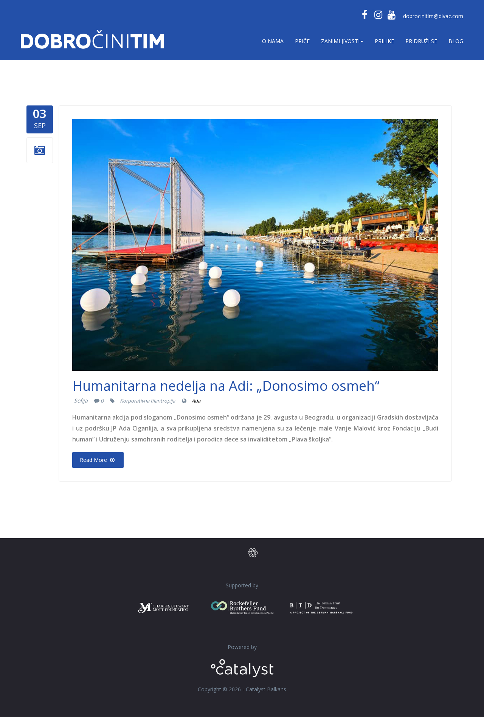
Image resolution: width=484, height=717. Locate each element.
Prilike (384, 41)
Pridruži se (421, 41)
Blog (455, 41)
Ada (196, 400)
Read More (94, 459)
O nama (273, 41)
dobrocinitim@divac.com (433, 16)
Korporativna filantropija (147, 400)
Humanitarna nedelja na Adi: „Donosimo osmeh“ (226, 385)
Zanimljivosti (340, 41)
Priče (302, 41)
